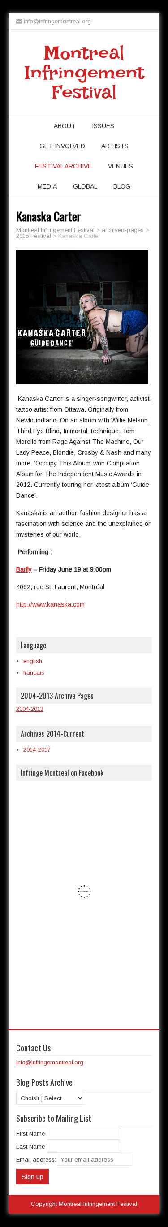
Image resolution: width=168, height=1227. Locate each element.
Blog (121, 186)
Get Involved (62, 146)
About (65, 125)
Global (85, 186)
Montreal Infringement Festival (84, 72)
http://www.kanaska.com (50, 604)
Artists (115, 146)
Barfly (24, 569)
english (32, 661)
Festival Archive (63, 166)
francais (33, 672)
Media (47, 186)
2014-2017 (37, 749)
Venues (120, 166)
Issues (103, 125)
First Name (30, 1133)
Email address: (37, 1159)
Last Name (30, 1146)
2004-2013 (29, 709)
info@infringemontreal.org (49, 1062)
